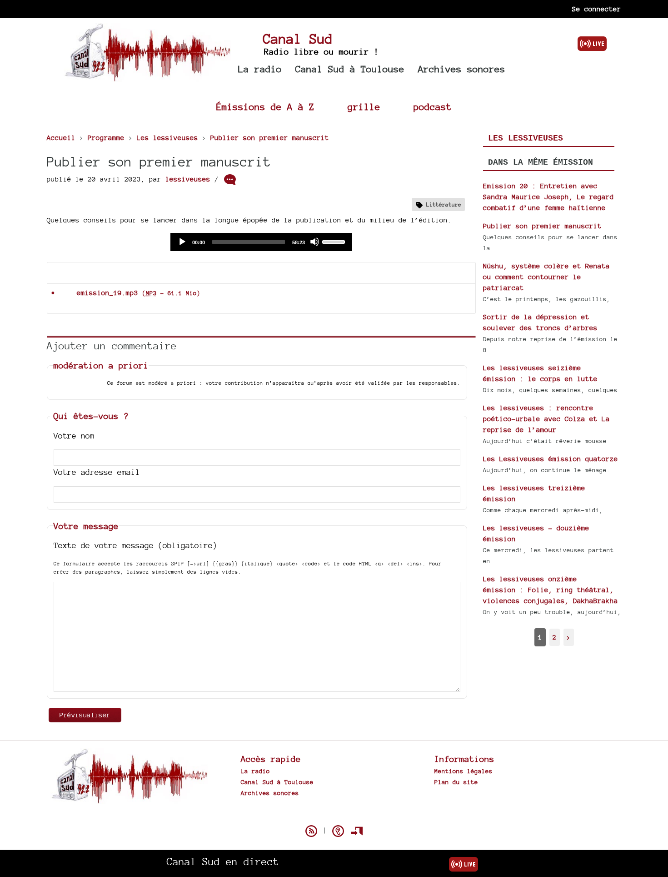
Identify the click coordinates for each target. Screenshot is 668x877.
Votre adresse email (97, 472)
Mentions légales (463, 771)
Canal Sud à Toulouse (349, 69)
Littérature (443, 204)
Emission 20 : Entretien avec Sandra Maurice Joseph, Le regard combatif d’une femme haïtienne (548, 197)
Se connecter (596, 9)
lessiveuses (187, 179)
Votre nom (74, 435)
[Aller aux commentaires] (230, 179)
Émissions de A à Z (265, 106)
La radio (260, 69)
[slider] (335, 241)
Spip (334, 815)
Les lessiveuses (525, 138)
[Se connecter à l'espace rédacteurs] (356, 831)
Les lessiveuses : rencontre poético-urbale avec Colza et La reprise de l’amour (546, 418)
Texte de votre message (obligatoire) (135, 545)
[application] (261, 242)
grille (364, 106)
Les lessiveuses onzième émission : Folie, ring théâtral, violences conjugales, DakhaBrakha (550, 590)
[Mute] (314, 241)
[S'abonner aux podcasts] (338, 831)
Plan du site (456, 782)
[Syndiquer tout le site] (311, 831)
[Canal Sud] (147, 77)
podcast (433, 106)
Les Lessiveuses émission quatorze (550, 459)
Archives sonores (461, 69)
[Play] (182, 241)
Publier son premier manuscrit (542, 226)
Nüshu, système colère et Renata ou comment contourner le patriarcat (546, 277)
